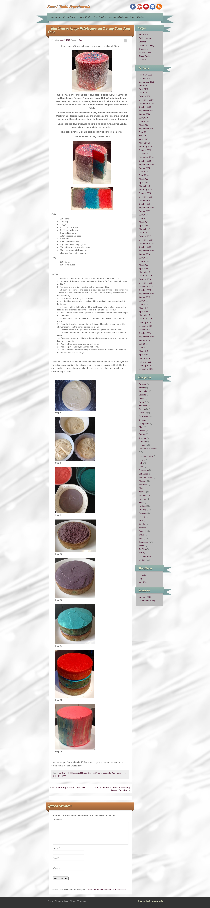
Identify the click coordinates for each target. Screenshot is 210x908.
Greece (142, 441)
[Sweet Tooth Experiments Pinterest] (146, 7)
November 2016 (146, 243)
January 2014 (145, 365)
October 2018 (145, 161)
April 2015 (143, 311)
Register (143, 575)
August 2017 (144, 211)
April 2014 (143, 354)
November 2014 (146, 329)
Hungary (143, 445)
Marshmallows (145, 477)
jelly (64, 776)
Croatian (143, 413)
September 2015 (146, 294)
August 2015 (144, 297)
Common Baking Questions (121, 16)
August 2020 (144, 114)
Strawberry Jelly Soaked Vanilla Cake (68, 787)
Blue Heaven (62, 773)
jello (60, 776)
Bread (141, 402)
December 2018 (146, 154)
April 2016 (143, 268)
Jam (141, 466)
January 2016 (145, 279)
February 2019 (145, 146)
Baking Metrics (84, 16)
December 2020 (146, 100)
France (142, 431)
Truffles (142, 549)
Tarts (141, 538)
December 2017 (146, 197)
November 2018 (146, 157)
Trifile (141, 545)
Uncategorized (145, 556)
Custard (142, 420)
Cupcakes (143, 416)
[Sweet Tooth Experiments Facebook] (133, 7)
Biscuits (142, 395)
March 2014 (144, 358)
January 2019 (145, 150)
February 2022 (145, 75)
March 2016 (144, 272)
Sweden (142, 527)
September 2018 (146, 164)
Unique (142, 560)
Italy (141, 463)
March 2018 (144, 186)
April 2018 (143, 182)
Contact (140, 16)
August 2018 (144, 168)
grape (55, 776)
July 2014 (143, 344)
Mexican (143, 481)
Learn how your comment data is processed (106, 889)
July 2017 (143, 215)
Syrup (141, 535)
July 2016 (143, 258)
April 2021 (143, 89)
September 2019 (146, 128)
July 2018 (143, 171)
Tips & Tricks (100, 16)
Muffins (142, 492)
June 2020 (144, 121)
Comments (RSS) (147, 600)
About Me (55, 16)
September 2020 (146, 111)
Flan (141, 427)
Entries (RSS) (145, 597)
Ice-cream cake (146, 456)
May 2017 (143, 222)
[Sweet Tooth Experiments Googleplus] (139, 7)
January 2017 (145, 236)
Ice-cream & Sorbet (148, 448)
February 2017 (145, 233)
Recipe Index (69, 16)
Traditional (143, 542)
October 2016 (145, 247)
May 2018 (143, 179)
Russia (142, 517)
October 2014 (145, 333)
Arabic (142, 387)
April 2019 (143, 139)
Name (56, 848)
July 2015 (143, 301)
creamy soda (121, 773)
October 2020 (145, 107)
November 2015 (146, 286)
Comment (57, 819)
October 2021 (145, 78)
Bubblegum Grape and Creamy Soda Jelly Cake (97, 773)
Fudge (142, 434)
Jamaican (143, 470)
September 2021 (146, 82)
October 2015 (145, 290)
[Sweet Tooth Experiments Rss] (159, 7)
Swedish (143, 531)
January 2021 (145, 96)
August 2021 (144, 85)
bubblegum (72, 773)
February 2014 (145, 362)
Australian (143, 391)
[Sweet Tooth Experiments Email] (152, 7)
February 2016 (145, 276)
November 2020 (146, 103)
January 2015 (145, 322)
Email (56, 858)
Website (56, 868)
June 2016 (144, 261)
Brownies (143, 405)
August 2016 (144, 254)
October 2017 (145, 204)
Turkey (142, 553)
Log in (142, 578)
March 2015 (144, 315)
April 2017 (143, 225)
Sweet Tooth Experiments (68, 6)
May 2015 (143, 308)
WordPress (144, 582)
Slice (141, 520)
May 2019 (143, 136)
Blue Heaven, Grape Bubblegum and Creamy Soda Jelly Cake (89, 30)
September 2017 (146, 207)
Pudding (142, 510)
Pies (141, 502)
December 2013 (146, 369)
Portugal (143, 506)
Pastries (142, 499)
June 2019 (144, 132)
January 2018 (145, 193)
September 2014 (146, 337)
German (142, 438)
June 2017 (144, 218)
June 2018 (144, 175)
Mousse (142, 488)
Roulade (143, 513)
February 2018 (145, 189)
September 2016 (146, 251)
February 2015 (145, 319)
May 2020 (143, 125)
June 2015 (144, 304)
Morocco (143, 484)
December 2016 (146, 240)
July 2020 (143, 118)
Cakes (80, 40)
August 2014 (144, 340)
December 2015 (146, 283)
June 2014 (144, 347)
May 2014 (143, 351)
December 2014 (146, 326)
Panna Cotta (144, 495)
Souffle (142, 524)
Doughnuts (144, 423)
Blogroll (142, 42)
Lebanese (143, 474)
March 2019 (144, 143)
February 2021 (145, 93)
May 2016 (143, 265)
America (142, 384)
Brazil (141, 398)
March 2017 (144, 229)
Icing (141, 459)
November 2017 (146, 200)
